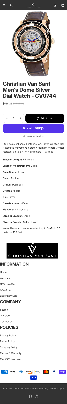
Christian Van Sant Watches (24, 388)
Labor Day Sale (8, 295)
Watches (5, 278)
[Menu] (4, 5)
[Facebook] (30, 396)
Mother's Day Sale (10, 358)
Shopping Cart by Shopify (51, 388)
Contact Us (6, 321)
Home (3, 272)
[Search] (11, 5)
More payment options (33, 136)
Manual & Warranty (10, 353)
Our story (5, 315)
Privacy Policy (8, 335)
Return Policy (7, 341)
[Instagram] (37, 396)
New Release (7, 284)
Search (4, 309)
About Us (5, 289)
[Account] (55, 5)
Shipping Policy (8, 347)
